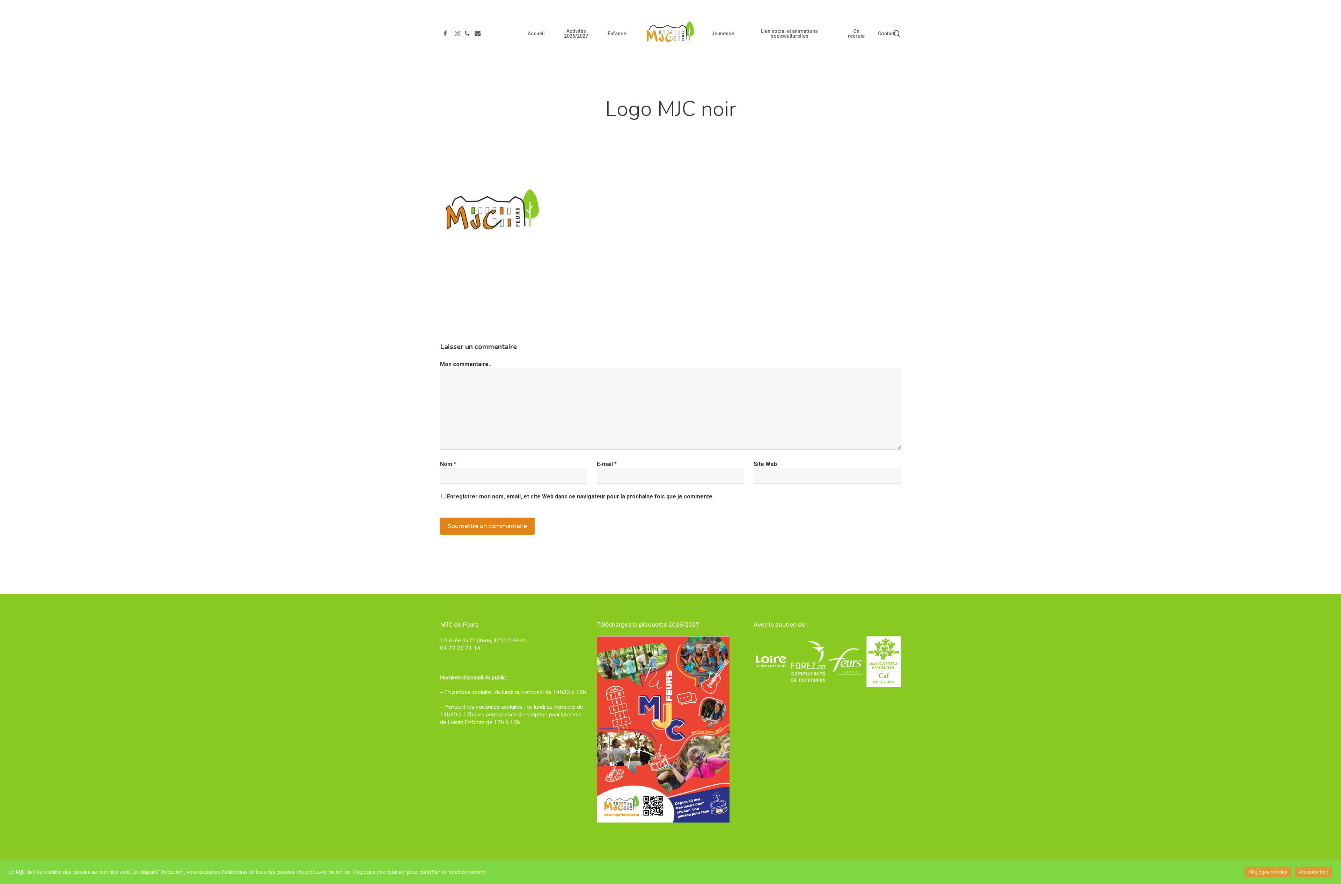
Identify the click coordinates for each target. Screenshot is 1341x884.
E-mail (607, 464)
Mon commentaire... (466, 364)
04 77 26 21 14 (460, 647)
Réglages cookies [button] (1268, 872)
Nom (448, 464)
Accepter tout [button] (1313, 872)
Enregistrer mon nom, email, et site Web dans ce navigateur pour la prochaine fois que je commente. (580, 496)
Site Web (765, 464)
